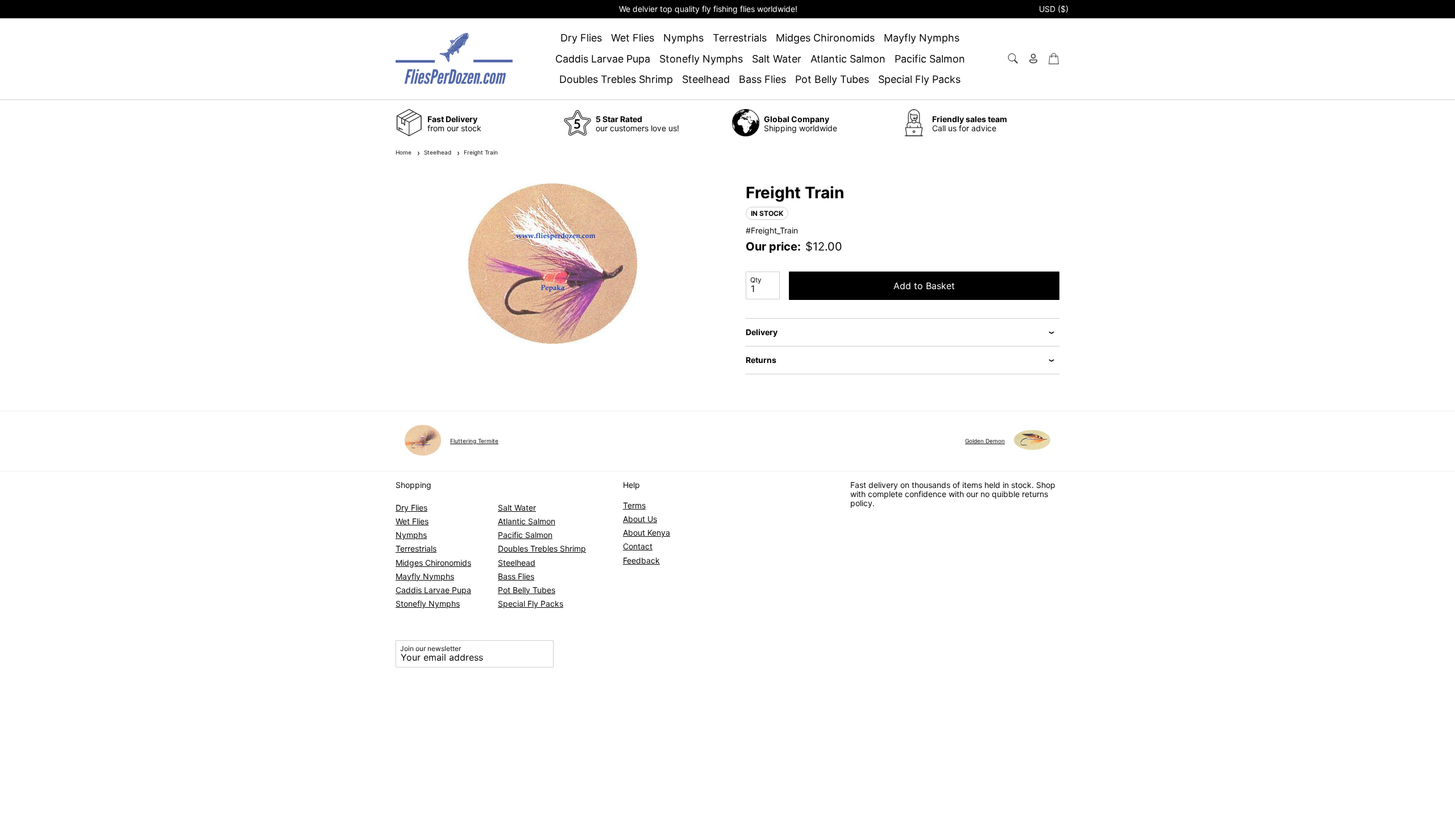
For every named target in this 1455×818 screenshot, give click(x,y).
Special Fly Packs (919, 79)
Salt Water (776, 59)
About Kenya (646, 532)
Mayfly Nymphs (921, 38)
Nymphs (683, 38)
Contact (637, 546)
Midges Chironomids (825, 38)
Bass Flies (762, 79)
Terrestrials (740, 38)
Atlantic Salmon (848, 59)
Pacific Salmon (930, 59)
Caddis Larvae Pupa (602, 59)
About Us (640, 519)
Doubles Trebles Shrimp (616, 79)
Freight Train (479, 152)
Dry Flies (581, 38)
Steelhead (706, 79)
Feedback (641, 560)
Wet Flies (632, 38)
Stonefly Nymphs (701, 59)
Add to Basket (924, 285)
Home (403, 152)
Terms (634, 505)
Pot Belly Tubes (832, 79)
